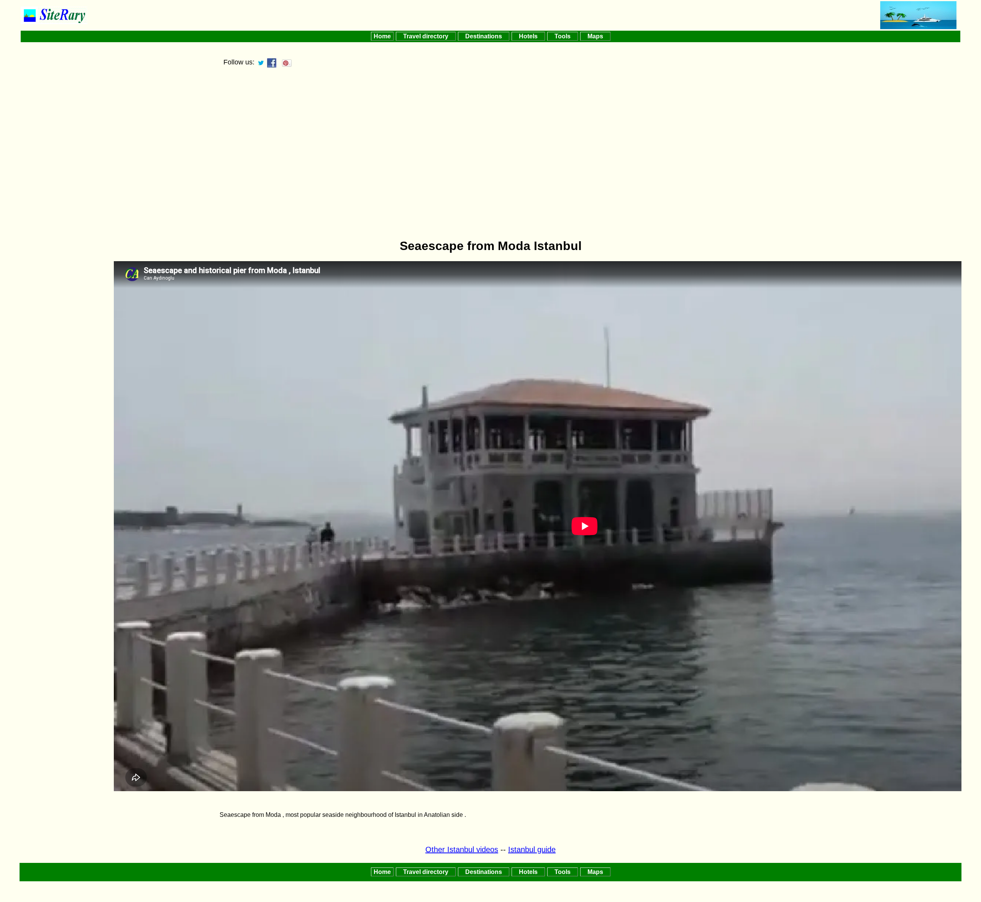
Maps (595, 36)
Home (382, 36)
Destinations (484, 36)
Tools (562, 36)
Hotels (528, 36)
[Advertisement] (490, 176)
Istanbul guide (532, 849)
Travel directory (426, 36)
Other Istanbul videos (461, 849)
